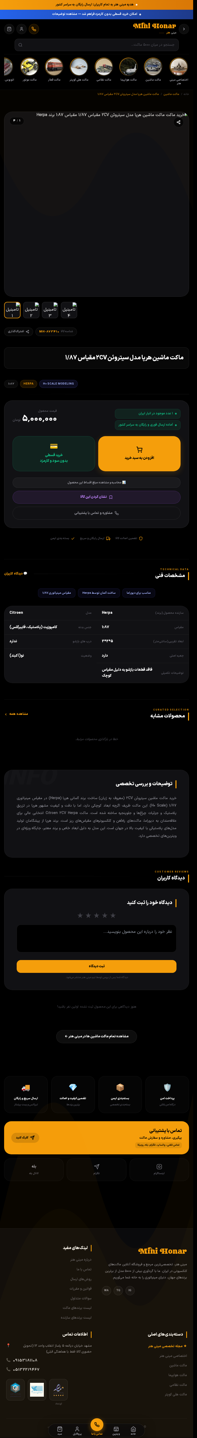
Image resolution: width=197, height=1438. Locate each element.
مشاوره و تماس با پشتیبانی (93, 513)
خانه (186, 94)
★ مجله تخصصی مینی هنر (167, 1346)
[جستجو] (20, 45)
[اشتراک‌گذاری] (178, 122)
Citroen (16, 613)
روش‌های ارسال (81, 1279)
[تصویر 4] (69, 310)
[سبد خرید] (9, 29)
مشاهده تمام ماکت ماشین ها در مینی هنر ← (97, 1036)
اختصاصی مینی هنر (173, 1356)
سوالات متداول (81, 1298)
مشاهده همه (18, 714)
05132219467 (26, 1370)
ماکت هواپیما (178, 1375)
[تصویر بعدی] (13, 204)
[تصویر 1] (12, 310)
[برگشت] (184, 29)
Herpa (28, 384)
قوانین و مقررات (81, 1288)
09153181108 (25, 1360)
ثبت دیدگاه (97, 966)
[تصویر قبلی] (179, 204)
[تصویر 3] (50, 310)
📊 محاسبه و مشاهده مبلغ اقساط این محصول (96, 482)
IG (130, 1290)
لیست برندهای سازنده (76, 1317)
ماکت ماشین (178, 1365)
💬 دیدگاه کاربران (16, 573)
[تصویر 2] (31, 310)
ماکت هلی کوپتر (176, 1394)
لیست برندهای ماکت (77, 1308)
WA (106, 1290)
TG (118, 1290)
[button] (96, 1137)
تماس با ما (84, 1269)
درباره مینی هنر (81, 1259)
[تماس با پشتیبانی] (34, 29)
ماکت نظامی (178, 1385)
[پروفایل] (21, 29)
